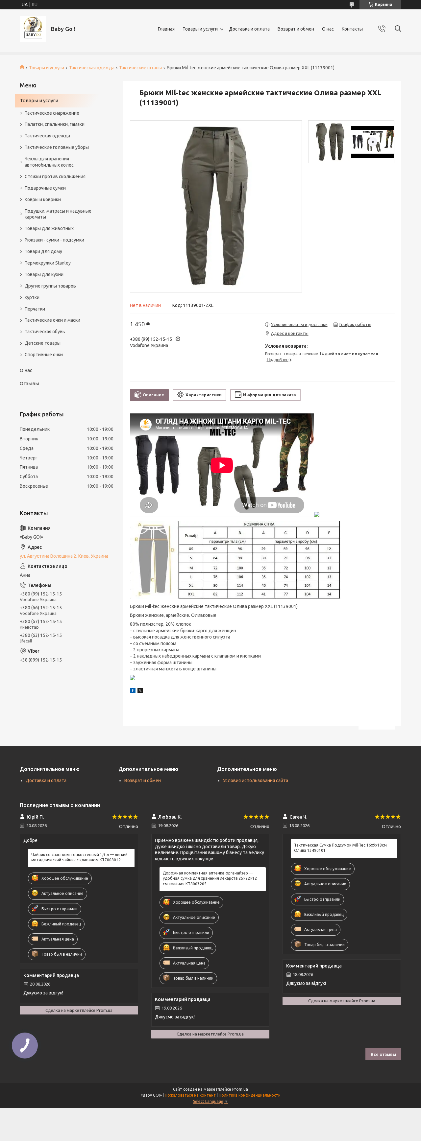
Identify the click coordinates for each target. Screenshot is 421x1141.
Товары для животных (49, 228)
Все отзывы (383, 1054)
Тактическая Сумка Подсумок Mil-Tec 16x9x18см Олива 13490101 (340, 847)
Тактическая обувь (45, 331)
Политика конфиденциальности (250, 1095)
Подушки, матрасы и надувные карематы (58, 214)
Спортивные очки (44, 354)
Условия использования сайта (255, 780)
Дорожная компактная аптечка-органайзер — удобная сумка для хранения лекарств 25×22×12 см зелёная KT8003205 (210, 878)
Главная (166, 29)
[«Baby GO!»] (33, 29)
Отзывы (29, 383)
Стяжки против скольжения (55, 176)
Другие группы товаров (50, 286)
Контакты (352, 29)
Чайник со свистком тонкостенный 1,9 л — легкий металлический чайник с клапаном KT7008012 (79, 857)
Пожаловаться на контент (190, 1095)
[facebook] (133, 691)
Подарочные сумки (45, 188)
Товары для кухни (44, 274)
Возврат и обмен (296, 29)
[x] (140, 691)
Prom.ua (240, 1089)
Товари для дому (43, 251)
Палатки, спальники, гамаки (55, 124)
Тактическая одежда (91, 67)
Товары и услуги (200, 29)
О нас (328, 29)
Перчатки (35, 309)
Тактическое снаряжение (52, 113)
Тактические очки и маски (52, 320)
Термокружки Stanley (48, 263)
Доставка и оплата (249, 29)
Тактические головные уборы (57, 147)
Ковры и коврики (43, 199)
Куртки (32, 297)
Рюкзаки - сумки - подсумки (54, 240)
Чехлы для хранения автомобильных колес (49, 162)
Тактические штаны (140, 67)
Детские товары (43, 343)
